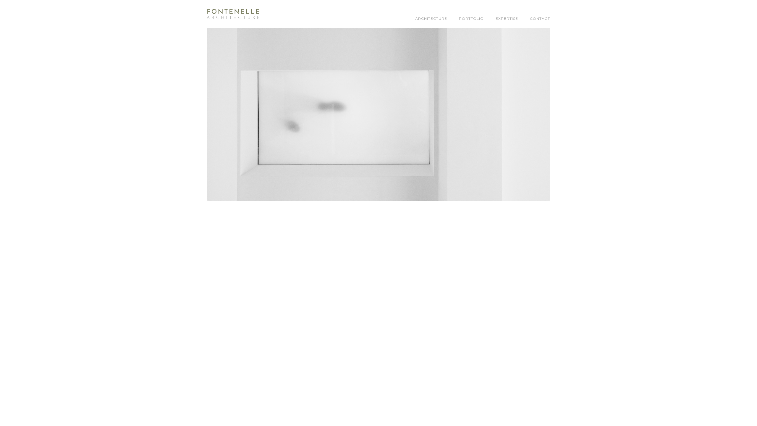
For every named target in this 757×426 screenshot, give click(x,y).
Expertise (507, 18)
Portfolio (471, 18)
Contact (540, 18)
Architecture (431, 18)
